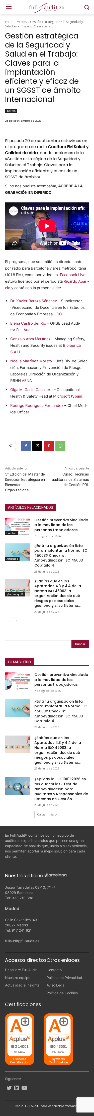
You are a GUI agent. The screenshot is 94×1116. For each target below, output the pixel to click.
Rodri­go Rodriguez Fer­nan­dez (36, 405)
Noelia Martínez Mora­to (31, 361)
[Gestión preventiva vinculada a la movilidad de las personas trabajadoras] (17, 526)
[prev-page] (8, 621)
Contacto (54, 970)
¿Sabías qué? (15, 594)
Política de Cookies (62, 993)
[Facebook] (26, 446)
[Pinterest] (49, 446)
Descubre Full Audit (21, 970)
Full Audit (24, 329)
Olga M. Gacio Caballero (32, 389)
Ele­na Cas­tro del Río (28, 323)
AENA (27, 380)
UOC (58, 314)
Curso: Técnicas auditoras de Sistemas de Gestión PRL (70, 479)
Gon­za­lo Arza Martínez (30, 338)
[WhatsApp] (60, 446)
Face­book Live (72, 274)
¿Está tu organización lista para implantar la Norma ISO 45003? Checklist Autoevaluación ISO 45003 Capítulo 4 (60, 555)
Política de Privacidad (64, 977)
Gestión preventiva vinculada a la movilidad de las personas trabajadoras (61, 525)
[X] (37, 446)
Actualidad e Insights (22, 985)
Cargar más (45, 814)
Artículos (12, 559)
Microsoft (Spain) (68, 396)
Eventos (21, 22)
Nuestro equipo (17, 977)
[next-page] (16, 621)
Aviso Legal (56, 985)
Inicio (9, 22)
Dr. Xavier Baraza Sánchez (33, 300)
